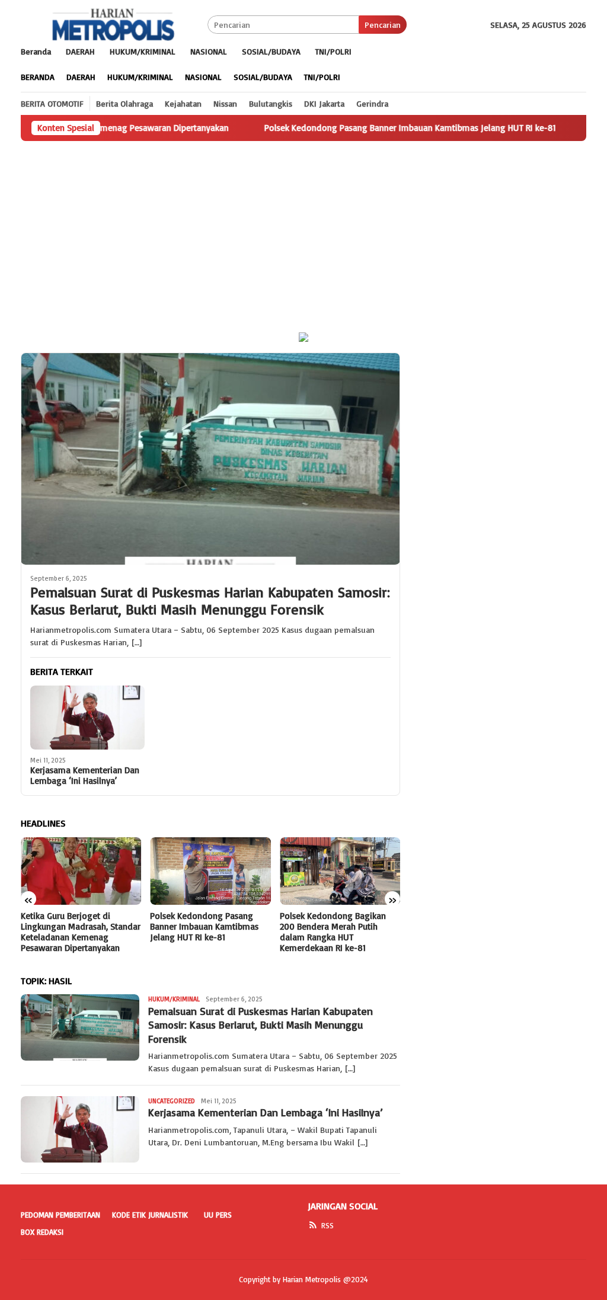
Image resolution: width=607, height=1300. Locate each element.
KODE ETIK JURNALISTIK (150, 1214)
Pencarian (383, 25)
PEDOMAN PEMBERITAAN (60, 1214)
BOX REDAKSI (42, 1232)
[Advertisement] (303, 230)
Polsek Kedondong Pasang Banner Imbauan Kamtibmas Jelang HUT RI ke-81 (367, 128)
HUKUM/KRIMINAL (174, 999)
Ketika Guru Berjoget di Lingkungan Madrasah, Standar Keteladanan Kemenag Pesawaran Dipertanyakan (80, 932)
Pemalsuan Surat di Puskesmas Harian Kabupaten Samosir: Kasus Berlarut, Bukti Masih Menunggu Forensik (210, 601)
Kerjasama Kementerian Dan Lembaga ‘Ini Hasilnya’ (84, 775)
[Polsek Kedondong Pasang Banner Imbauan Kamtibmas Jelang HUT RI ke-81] (210, 871)
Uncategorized (171, 1101)
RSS (327, 1225)
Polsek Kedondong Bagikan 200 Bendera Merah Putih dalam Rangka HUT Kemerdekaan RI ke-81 (333, 932)
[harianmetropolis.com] (114, 23)
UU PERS (218, 1214)
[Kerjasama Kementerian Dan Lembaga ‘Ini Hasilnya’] (87, 718)
